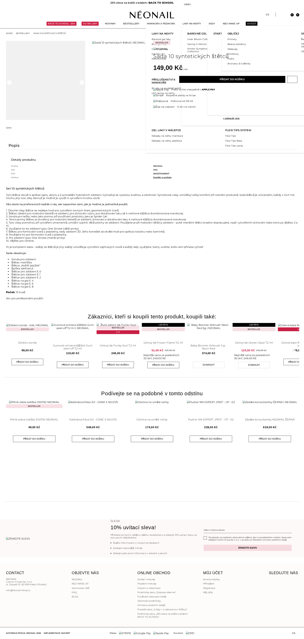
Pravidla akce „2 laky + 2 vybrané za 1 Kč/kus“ (162, 609)
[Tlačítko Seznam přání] (292, 79)
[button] (62, 4)
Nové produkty (211, 579)
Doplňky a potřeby (162, 177)
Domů (9, 33)
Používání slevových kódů (151, 596)
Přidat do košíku (232, 79)
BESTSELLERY (23, 33)
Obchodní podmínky (149, 600)
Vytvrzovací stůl (80, 588)
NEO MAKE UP (80, 583)
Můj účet (208, 592)
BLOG (75, 596)
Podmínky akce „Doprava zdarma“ (156, 592)
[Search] (279, 14)
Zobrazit (209, 364)
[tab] (14, 146)
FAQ (74, 592)
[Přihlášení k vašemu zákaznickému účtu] (285, 14)
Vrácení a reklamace (149, 588)
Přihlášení (208, 583)
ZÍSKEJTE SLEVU (247, 547)
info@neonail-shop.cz (18, 590)
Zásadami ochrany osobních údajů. (270, 540)
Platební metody (146, 583)
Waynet (65, 633)
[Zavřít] (152, 3)
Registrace (209, 588)
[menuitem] (61, 25)
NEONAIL (77, 579)
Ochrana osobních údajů (151, 605)
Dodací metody (146, 579)
